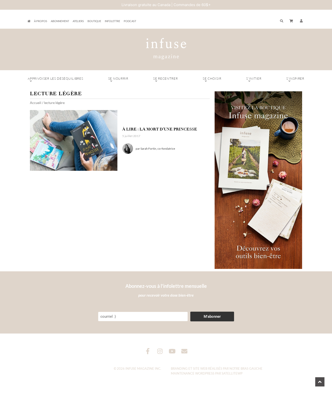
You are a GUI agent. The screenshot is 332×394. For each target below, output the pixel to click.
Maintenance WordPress (192, 373)
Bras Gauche (251, 368)
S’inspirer (295, 78)
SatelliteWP (232, 373)
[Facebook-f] (148, 351)
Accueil (35, 103)
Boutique (94, 21)
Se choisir (212, 78)
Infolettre (112, 21)
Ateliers (78, 21)
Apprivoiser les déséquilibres (55, 78)
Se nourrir (118, 78)
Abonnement (60, 21)
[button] (301, 21)
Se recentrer (165, 78)
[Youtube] (172, 351)
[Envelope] (184, 351)
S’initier (253, 78)
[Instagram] (160, 351)
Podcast (130, 21)
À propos (40, 21)
